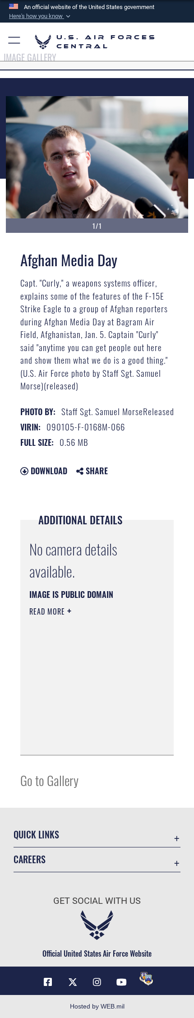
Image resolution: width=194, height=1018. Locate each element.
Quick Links (36, 834)
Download (47, 471)
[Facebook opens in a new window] (48, 982)
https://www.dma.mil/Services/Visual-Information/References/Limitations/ (84, 725)
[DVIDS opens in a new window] (146, 979)
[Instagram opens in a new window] (97, 982)
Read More (48, 611)
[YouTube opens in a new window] (121, 982)
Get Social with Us (97, 901)
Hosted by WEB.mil (97, 1006)
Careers (30, 859)
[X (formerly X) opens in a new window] (72, 982)
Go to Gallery (49, 780)
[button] (40, 16)
